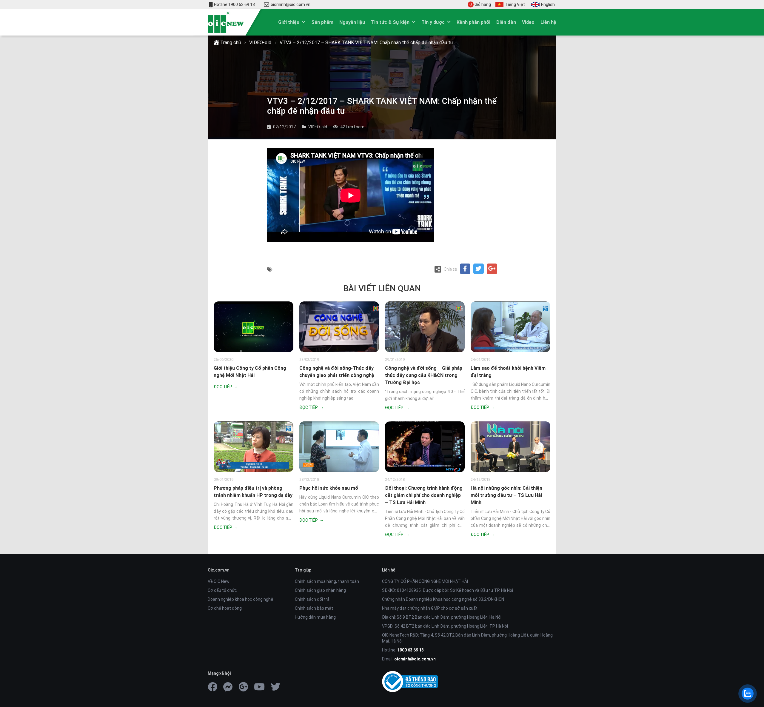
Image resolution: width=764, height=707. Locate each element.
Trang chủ (230, 42)
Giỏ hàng (480, 4)
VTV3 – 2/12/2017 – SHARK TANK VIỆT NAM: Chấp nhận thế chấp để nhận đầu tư (366, 42)
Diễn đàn (506, 22)
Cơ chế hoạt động (225, 608)
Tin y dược (433, 22)
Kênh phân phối (473, 22)
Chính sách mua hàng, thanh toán (327, 581)
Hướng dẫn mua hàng (315, 617)
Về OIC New (218, 581)
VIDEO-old (260, 42)
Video (528, 22)
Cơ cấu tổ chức (222, 590)
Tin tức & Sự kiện (390, 22)
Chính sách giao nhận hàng (320, 590)
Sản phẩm (322, 22)
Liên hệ (548, 22)
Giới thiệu (288, 22)
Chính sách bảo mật (314, 608)
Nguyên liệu (352, 22)
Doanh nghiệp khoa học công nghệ (240, 599)
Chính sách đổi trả (312, 599)
